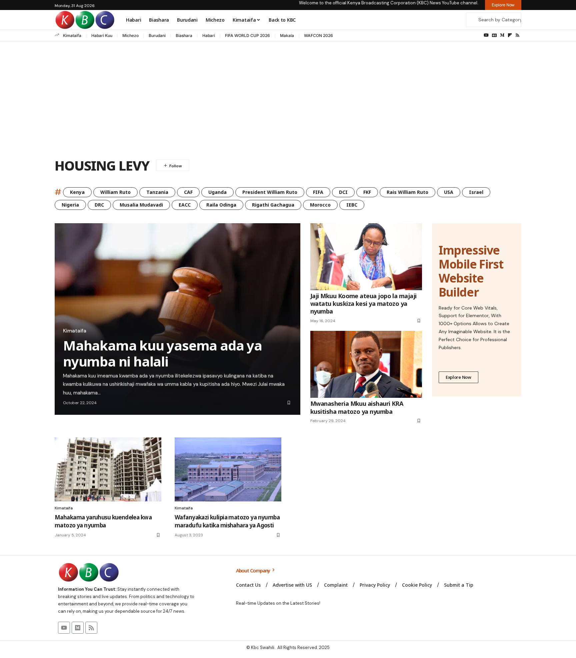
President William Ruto (269, 192)
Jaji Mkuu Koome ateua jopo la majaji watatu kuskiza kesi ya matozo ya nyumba (363, 304)
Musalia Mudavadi (141, 205)
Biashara (184, 35)
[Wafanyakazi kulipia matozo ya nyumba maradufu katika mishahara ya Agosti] (228, 469)
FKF (367, 192)
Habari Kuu (101, 35)
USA (448, 192)
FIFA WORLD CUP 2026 (247, 35)
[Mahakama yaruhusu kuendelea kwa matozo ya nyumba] (108, 469)
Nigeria (70, 205)
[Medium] (502, 35)
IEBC (351, 205)
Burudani (157, 35)
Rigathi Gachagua (273, 205)
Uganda (217, 192)
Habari (208, 35)
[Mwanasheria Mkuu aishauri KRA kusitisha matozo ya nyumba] (366, 364)
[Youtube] (64, 628)
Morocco (320, 205)
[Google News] (494, 35)
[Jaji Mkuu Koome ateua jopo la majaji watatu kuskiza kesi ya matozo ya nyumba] (366, 256)
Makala (287, 35)
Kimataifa (72, 35)
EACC (185, 205)
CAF (188, 192)
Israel (476, 192)
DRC (99, 205)
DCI (343, 192)
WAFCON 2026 (318, 35)
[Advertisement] (288, 101)
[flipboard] (510, 35)
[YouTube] (486, 35)
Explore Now (458, 377)
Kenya (77, 192)
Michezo (130, 35)
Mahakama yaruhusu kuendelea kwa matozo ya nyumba (103, 521)
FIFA (318, 192)
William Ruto (115, 192)
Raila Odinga (221, 205)
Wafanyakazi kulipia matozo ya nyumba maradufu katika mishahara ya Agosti (227, 521)
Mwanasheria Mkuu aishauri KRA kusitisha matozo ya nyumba (356, 407)
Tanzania (157, 192)
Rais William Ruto (407, 192)
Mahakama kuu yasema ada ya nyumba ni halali (162, 353)
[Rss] (517, 35)
